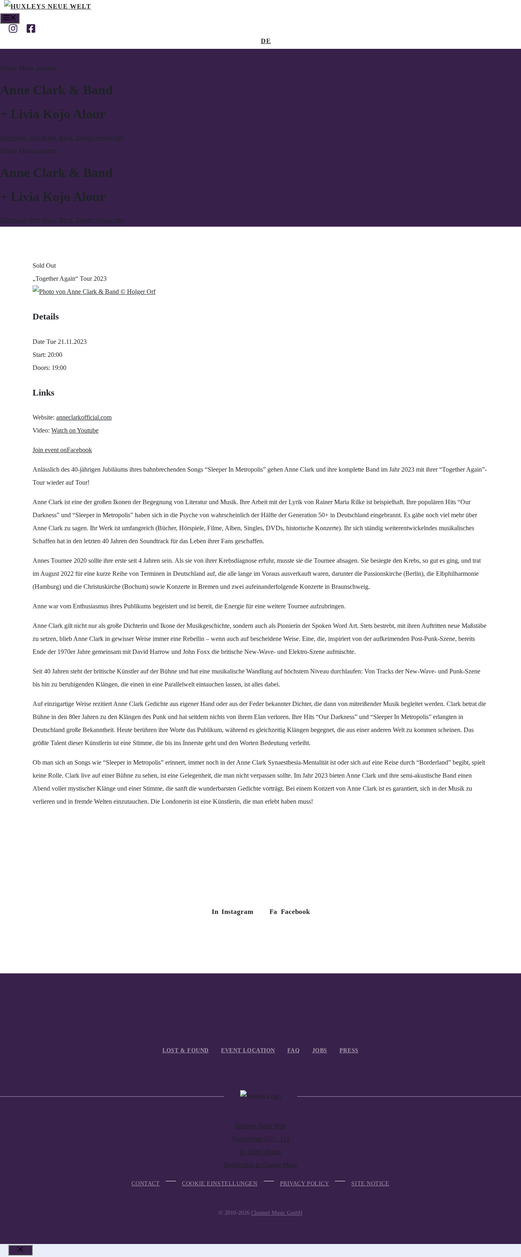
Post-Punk (42, 137)
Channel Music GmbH (276, 1213)
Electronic (13, 137)
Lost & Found (185, 1050)
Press (349, 1050)
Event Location (248, 1050)
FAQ (293, 1050)
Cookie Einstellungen (219, 1183)
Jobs (319, 1050)
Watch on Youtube (75, 430)
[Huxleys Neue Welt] (47, 6)
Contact (145, 1183)
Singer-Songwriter (99, 137)
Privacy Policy (304, 1183)
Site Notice (370, 1183)
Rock (66, 137)
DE (266, 40)
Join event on (62, 449)
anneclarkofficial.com (84, 417)
